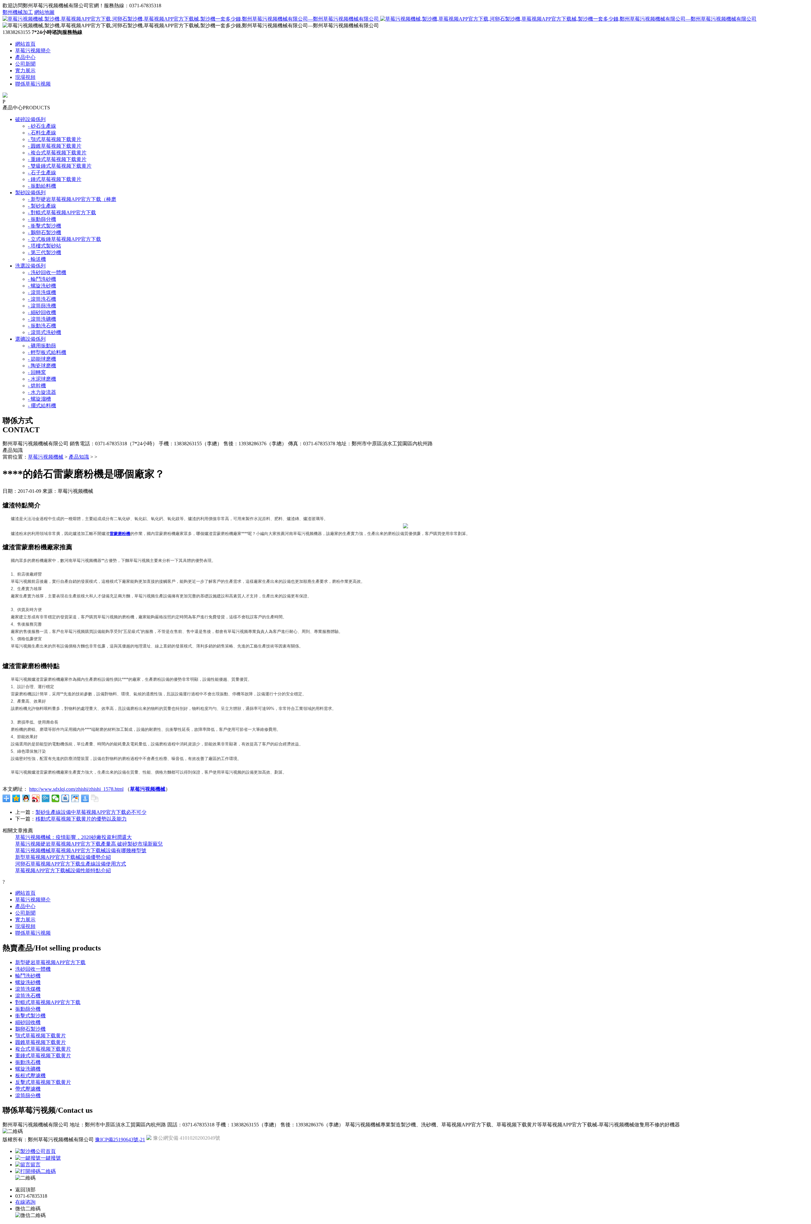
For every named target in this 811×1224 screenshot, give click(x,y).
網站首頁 (25, 44)
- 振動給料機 (42, 186)
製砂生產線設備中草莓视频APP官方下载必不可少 (90, 812)
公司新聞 (25, 64)
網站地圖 (44, 12)
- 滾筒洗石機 (42, 299)
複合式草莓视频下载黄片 (43, 1049)
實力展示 (25, 70)
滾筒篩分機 (28, 1095)
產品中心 (25, 57)
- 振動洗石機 (42, 325)
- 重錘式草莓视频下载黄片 (57, 159)
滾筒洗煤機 (28, 989)
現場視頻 (25, 77)
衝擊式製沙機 (30, 1015)
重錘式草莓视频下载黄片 (43, 1055)
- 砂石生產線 (42, 126)
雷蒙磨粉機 (120, 533)
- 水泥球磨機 (42, 379)
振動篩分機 (28, 1009)
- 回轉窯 (37, 372)
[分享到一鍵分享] (85, 798)
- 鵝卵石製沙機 (44, 232)
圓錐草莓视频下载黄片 (40, 1042)
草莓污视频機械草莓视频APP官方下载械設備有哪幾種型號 (80, 850)
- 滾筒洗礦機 (42, 319)
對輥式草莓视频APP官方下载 (47, 1002)
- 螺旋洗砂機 (42, 285)
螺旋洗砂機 (28, 982)
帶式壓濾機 (28, 1089)
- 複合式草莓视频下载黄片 (57, 152)
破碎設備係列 (30, 119)
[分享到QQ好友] (26, 798)
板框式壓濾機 (30, 1075)
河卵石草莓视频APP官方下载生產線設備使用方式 (70, 863)
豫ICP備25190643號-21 (120, 1139)
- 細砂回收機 (42, 312)
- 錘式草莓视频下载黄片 (54, 179)
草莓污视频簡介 (33, 50)
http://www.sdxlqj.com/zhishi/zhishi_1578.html (76, 789)
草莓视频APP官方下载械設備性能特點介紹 (63, 870)
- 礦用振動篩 (42, 345)
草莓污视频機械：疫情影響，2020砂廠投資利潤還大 (73, 837)
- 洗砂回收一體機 (47, 272)
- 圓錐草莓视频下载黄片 (54, 146)
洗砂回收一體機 (33, 969)
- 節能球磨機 (42, 359)
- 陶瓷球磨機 (42, 365)
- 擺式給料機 (42, 405)
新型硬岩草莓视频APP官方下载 (50, 962)
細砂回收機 (28, 1022)
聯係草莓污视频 (33, 84)
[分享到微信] (56, 798)
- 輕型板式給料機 (47, 352)
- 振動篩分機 (42, 219)
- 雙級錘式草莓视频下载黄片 (60, 166)
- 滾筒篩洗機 (42, 305)
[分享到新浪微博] (36, 798)
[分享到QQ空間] (16, 798)
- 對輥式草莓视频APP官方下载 (62, 212)
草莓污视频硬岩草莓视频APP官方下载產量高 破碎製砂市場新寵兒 (89, 844)
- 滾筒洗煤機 (42, 292)
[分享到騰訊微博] (46, 798)
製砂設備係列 (30, 192)
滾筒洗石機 (28, 995)
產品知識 (79, 457)
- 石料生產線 (42, 132)
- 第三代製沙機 (44, 252)
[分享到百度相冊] (75, 798)
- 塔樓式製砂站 (44, 245)
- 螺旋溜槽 (39, 399)
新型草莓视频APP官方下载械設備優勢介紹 (63, 857)
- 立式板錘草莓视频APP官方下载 (64, 239)
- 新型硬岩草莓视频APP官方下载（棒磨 (72, 199)
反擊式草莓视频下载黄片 (43, 1082)
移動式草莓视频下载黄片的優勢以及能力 (81, 818)
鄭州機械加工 (18, 12)
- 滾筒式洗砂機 (44, 332)
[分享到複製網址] (95, 798)
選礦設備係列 (30, 339)
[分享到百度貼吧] (65, 798)
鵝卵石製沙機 (30, 1029)
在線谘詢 (25, 1202)
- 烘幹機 (37, 385)
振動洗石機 (28, 1062)
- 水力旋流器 (42, 392)
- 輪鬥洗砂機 (42, 279)
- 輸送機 (37, 259)
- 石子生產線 (42, 172)
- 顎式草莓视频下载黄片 (54, 139)
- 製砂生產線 (42, 206)
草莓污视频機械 (45, 457)
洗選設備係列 (30, 265)
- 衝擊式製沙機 (44, 226)
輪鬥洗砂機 (28, 975)
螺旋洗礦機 (28, 1069)
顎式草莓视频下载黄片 (40, 1035)
